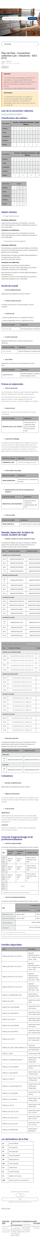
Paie (15, 12)
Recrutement (6, 1232)
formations (36, 1228)
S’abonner (5, 67)
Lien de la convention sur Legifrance (11, 114)
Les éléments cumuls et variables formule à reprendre (19, 88)
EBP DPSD (9, 12)
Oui (21, 1195)
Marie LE (8, 61)
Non (20, 1199)
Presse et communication (6, 1229)
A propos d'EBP (6, 1226)
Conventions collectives (24, 12)
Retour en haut (5, 1208)
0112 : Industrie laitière (19, 14)
